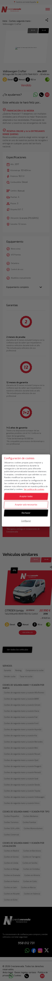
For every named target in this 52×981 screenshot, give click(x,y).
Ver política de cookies (34, 489)
